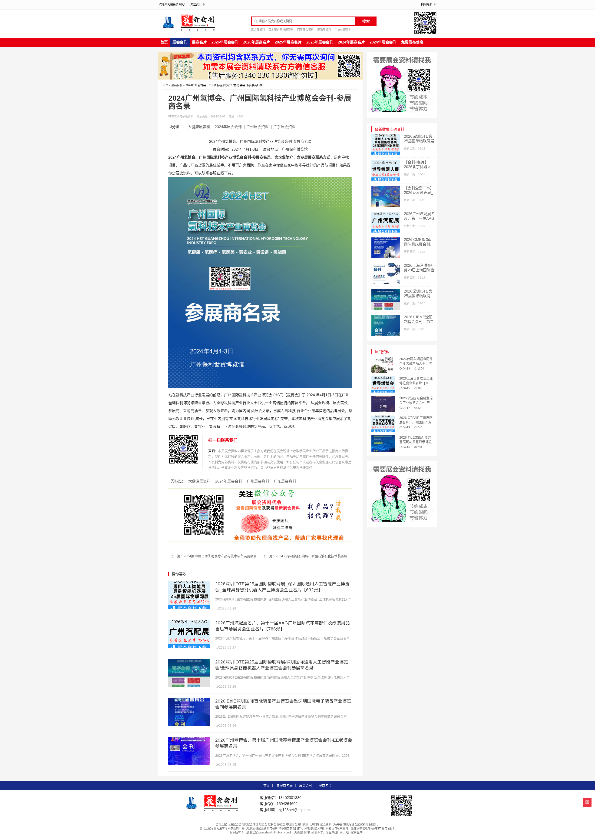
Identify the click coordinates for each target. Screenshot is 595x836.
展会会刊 (179, 42)
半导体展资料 (343, 29)
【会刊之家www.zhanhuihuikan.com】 (268, 832)
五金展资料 (258, 29)
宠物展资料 (324, 29)
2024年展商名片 (351, 42)
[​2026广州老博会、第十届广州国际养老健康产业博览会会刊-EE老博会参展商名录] (189, 764)
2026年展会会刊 (225, 42)
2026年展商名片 (256, 42)
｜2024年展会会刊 (226, 127)
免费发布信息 (412, 42)
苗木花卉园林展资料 (281, 29)
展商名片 (199, 42)
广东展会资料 (285, 481)
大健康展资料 (199, 481)
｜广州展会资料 (256, 127)
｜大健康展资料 (197, 127)
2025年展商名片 (288, 42)
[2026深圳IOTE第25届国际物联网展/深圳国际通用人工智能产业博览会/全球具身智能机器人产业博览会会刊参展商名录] (189, 686)
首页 (164, 42)
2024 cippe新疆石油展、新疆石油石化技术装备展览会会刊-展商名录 (325, 556)
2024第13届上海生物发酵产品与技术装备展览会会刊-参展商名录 (230, 556)
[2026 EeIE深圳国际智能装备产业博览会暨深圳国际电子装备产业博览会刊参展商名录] (189, 725)
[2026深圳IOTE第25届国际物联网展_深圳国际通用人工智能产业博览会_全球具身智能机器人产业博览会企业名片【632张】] (189, 608)
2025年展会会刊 (319, 42)
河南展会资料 (305, 29)
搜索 (366, 21)
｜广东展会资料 (283, 127)
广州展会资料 (258, 481)
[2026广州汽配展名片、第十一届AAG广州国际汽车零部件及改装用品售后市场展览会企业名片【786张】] (189, 647)
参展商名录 (284, 785)
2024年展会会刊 (383, 42)
